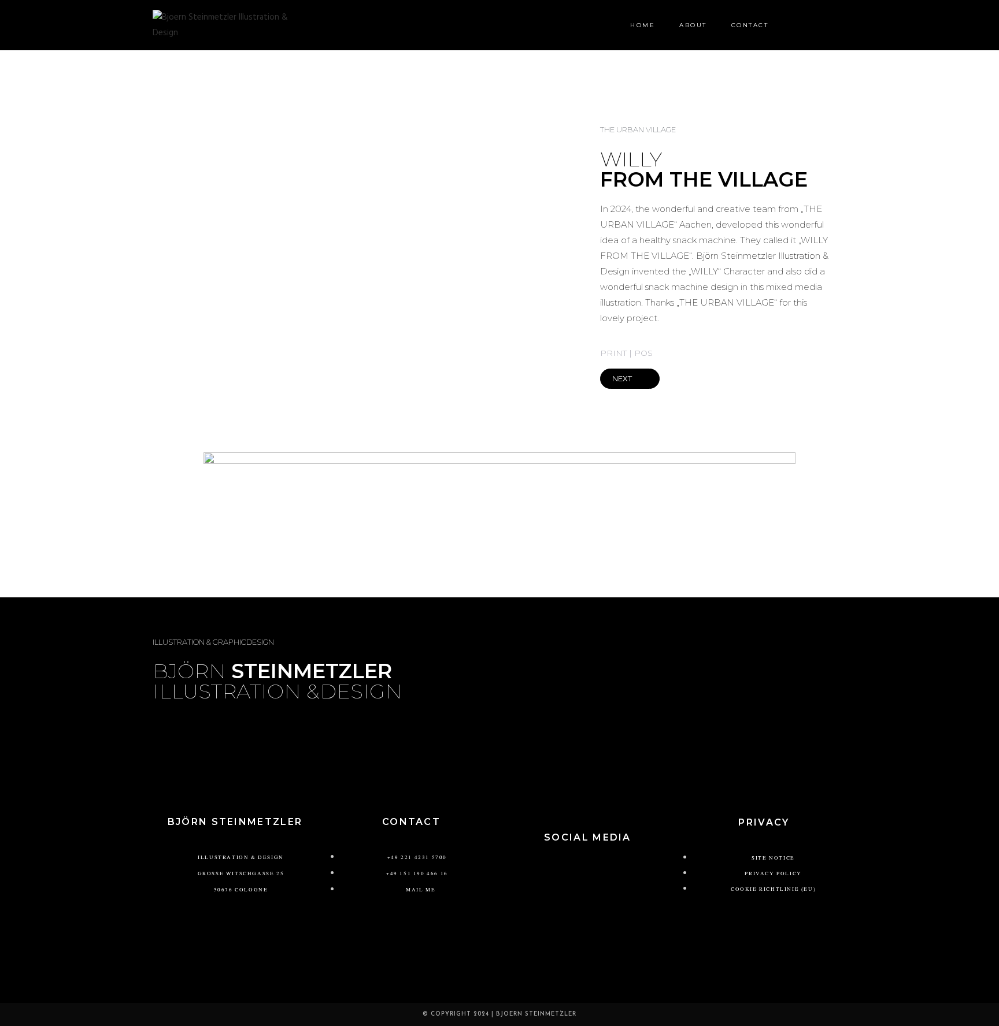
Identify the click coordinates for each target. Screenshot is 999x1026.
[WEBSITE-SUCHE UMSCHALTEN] (794, 25)
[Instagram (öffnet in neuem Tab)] (841, 24)
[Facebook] (604, 870)
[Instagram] (570, 870)
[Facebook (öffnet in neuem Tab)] (823, 24)
